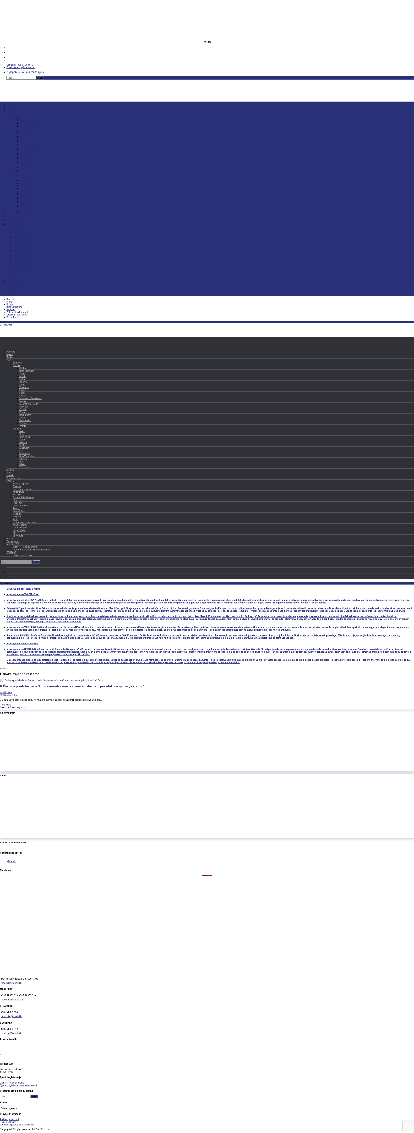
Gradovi (17, 175)
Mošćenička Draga (29, 152)
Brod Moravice (27, 121)
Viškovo (23, 170)
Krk (21, 196)
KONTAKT (11, 291)
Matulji (23, 149)
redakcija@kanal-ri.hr (11, 983)
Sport (9, 216)
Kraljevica (24, 193)
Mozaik (10, 219)
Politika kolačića (8, 1122)
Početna (10, 103)
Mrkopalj (24, 154)
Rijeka (9, 108)
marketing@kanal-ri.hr (12, 999)
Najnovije (21, 707)
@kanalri (11, 861)
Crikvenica (25, 183)
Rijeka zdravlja (21, 247)
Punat (22, 159)
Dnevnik (17, 229)
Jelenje (23, 131)
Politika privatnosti (9, 1119)
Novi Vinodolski (27, 201)
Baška (22, 118)
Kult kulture (19, 234)
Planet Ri (17, 242)
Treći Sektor (19, 253)
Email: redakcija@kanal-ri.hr (20, 67)
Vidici (16, 260)
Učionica (17, 255)
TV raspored (13, 281)
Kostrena (24, 136)
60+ (15, 273)
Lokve (22, 139)
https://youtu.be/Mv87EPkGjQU (22, 594)
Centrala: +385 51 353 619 (19, 65)
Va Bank (17, 258)
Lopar (22, 141)
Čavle (22, 123)
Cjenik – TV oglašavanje (25, 286)
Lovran (23, 144)
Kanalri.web (6, 692)
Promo (10, 278)
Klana (22, 134)
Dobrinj (23, 126)
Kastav (23, 191)
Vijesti (9, 105)
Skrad (22, 165)
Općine (16, 115)
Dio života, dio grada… (24, 232)
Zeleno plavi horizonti (24, 263)
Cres (21, 180)
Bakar (22, 178)
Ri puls (16, 250)
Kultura (10, 214)
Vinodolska (25, 167)
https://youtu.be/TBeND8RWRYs (23, 589)
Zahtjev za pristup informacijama (17, 1124)
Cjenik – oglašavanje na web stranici (32, 289)
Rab (21, 206)
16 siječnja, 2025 (8, 695)
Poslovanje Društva (23, 294)
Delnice (23, 188)
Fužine (22, 128)
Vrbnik (22, 172)
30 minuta (18, 276)
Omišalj (23, 157)
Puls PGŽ (17, 245)
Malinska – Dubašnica (30, 147)
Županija (17, 113)
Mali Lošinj (25, 198)
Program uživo (14, 222)
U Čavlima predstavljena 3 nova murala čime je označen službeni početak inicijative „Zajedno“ (72, 686)
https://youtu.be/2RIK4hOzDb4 (22, 643)
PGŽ (8, 110)
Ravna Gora (25, 162)
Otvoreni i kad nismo (24, 240)
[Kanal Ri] (13, 88)
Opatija (23, 203)
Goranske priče (21, 268)
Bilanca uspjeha (21, 227)
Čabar (22, 185)
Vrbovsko (24, 211)
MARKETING (12, 284)
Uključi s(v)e (19, 271)
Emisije (10, 224)
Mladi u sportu (20, 266)
